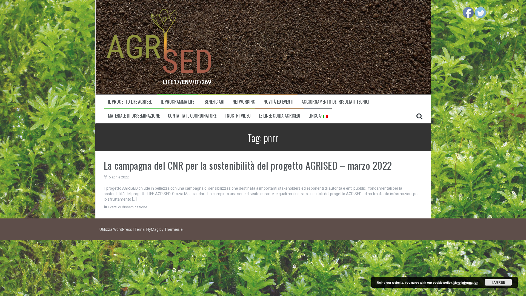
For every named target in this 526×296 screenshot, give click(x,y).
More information (465, 282)
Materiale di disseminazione (134, 116)
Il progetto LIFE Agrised (130, 102)
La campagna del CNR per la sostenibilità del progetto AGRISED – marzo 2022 (248, 165)
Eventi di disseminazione (127, 207)
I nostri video (238, 116)
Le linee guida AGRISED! (279, 116)
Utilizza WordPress (116, 229)
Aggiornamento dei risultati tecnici (335, 102)
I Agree (498, 282)
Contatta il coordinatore (192, 116)
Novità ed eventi (278, 102)
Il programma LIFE (177, 102)
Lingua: (315, 116)
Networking (244, 102)
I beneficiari (213, 102)
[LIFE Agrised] (158, 46)
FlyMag (152, 229)
